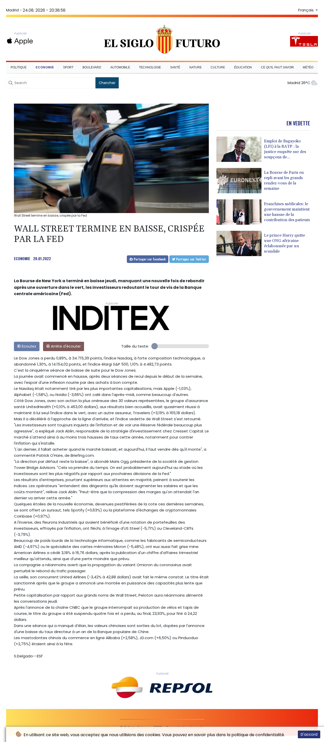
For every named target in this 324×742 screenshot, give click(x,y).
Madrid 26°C (299, 82)
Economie (45, 67)
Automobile (120, 67)
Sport (68, 67)
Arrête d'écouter (65, 346)
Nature (195, 67)
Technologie (150, 67)
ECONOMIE (22, 258)
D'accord (309, 734)
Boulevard (92, 67)
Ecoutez (28, 346)
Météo (308, 67)
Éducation (243, 67)
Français (306, 10)
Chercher (107, 82)
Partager (149, 259)
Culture (218, 67)
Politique (19, 67)
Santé (175, 67)
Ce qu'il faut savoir (277, 67)
